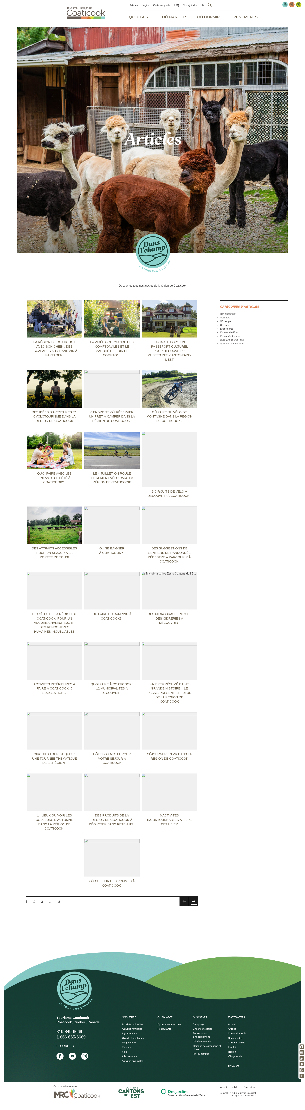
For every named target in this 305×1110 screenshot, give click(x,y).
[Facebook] (302, 1047)
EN (202, 5)
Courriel (63, 1045)
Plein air (126, 1047)
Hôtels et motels (202, 1041)
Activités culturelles (132, 1024)
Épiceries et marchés (169, 1024)
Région (145, 5)
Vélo (124, 1051)
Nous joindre (190, 5)
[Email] (302, 1052)
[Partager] (302, 1076)
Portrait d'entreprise (230, 336)
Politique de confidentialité (243, 1095)
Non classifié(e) (228, 314)
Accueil (232, 1024)
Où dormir (208, 17)
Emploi (232, 1047)
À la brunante (129, 1056)
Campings (198, 1024)
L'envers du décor (229, 332)
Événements (244, 17)
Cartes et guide (161, 5)
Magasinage (129, 1042)
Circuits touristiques (133, 1038)
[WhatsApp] (302, 1070)
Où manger (174, 17)
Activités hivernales (132, 1060)
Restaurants (164, 1028)
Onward (193, 905)
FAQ (176, 5)
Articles (134, 5)
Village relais (235, 1056)
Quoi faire (140, 17)
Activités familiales (132, 1028)
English (233, 1065)
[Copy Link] (302, 1058)
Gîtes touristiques (202, 1028)
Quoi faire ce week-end (232, 340)
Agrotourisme (129, 1033)
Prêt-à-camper (201, 1053)
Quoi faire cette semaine (232, 343)
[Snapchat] (302, 1064)
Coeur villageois (237, 1033)
